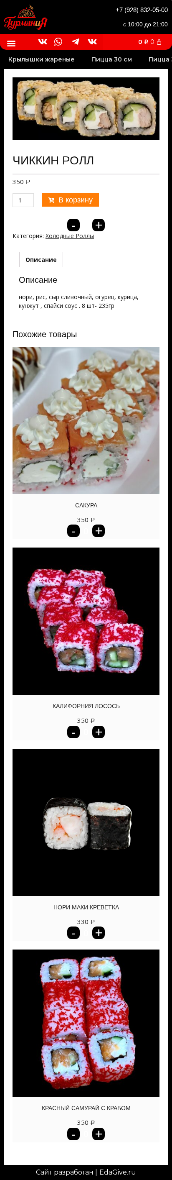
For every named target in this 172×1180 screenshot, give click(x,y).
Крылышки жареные (41, 59)
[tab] (41, 259)
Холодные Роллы (70, 236)
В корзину (75, 200)
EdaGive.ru (117, 1172)
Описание (41, 260)
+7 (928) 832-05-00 (142, 9)
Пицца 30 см (111, 59)
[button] (11, 43)
